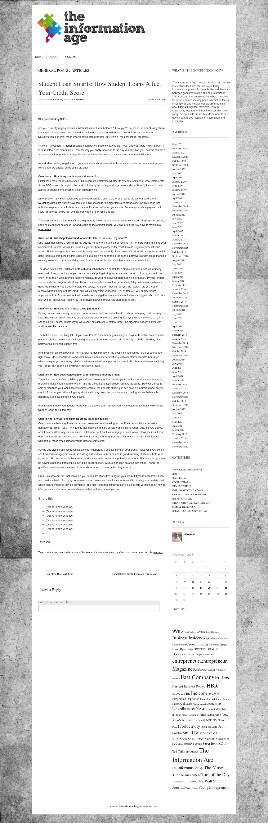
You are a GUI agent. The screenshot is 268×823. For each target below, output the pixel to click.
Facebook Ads (213, 669)
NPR (209, 720)
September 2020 (180, 164)
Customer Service (218, 644)
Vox (201, 781)
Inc (188, 693)
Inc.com (199, 693)
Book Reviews (179, 477)
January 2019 (179, 189)
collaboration (179, 644)
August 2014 (178, 359)
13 (209, 581)
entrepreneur (186, 660)
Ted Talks (178, 751)
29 (226, 594)
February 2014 (179, 384)
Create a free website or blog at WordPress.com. (134, 806)
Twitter (193, 781)
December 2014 (180, 343)
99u (176, 630)
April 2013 (177, 425)
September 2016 (180, 256)
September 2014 (180, 355)
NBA (203, 714)
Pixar (174, 726)
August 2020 (178, 169)
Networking (214, 715)
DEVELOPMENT (181, 486)
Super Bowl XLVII (215, 743)
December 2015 (180, 293)
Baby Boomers (212, 631)
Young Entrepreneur (213, 787)
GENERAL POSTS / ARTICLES (63, 70)
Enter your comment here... (56, 602)
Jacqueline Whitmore (211, 698)
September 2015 (180, 305)
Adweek (194, 631)
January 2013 (179, 438)
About (54, 57)
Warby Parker (191, 787)
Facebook (199, 669)
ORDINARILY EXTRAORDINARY (191, 502)
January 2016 (179, 289)
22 (226, 587)
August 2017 (178, 214)
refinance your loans (58, 388)
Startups (210, 738)
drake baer (189, 654)
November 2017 (180, 210)
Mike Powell (208, 709)
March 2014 (178, 380)
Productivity (189, 726)
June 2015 (177, 318)
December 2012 (180, 442)
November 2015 (180, 297)
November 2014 (180, 347)
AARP (185, 631)
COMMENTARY (181, 482)
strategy (188, 743)
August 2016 (178, 260)
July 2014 (177, 363)
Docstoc (178, 654)
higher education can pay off (81, 145)
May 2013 (177, 421)
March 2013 (178, 429)
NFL (203, 720)
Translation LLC (179, 781)
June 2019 (177, 185)
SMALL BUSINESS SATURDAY (190, 510)
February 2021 (179, 148)
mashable (194, 708)
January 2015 (179, 338)
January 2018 (179, 202)
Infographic (179, 699)
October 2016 (179, 251)
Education (209, 654)
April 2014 (177, 376)
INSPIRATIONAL (182, 498)
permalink (158, 552)
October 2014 (179, 351)
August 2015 (178, 309)
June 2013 (177, 417)
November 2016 (180, 247)
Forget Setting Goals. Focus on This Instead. (135, 572)
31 (184, 600)
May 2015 (177, 322)
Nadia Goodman (190, 714)
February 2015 (179, 334)
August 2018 (178, 194)
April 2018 (177, 198)
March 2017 (178, 235)
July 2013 (177, 413)
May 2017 (177, 227)
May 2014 (177, 371)
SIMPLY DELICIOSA (184, 506)
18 (193, 587)
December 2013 (180, 392)
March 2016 (178, 280)
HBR (212, 685)
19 (201, 587)
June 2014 (177, 367)
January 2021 (179, 152)
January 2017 (179, 239)
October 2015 (179, 301)
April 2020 (177, 177)
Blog (174, 473)
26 (201, 594)
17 (184, 587)
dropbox (200, 654)
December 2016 (180, 243)
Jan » (183, 608)
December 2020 (180, 156)
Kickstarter (186, 703)
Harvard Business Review (189, 686)
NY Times (220, 720)
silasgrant (79, 99)
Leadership (213, 703)
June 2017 (177, 223)
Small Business (196, 733)
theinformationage (187, 768)
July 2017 (177, 218)
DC (197, 649)
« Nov (175, 608)
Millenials (220, 709)
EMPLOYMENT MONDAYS (187, 490)
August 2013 (178, 409)
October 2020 (179, 160)
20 (209, 587)
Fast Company (197, 677)
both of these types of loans (59, 440)
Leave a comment (157, 99)
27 (209, 594)
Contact (71, 57)
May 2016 (177, 272)
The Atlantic (192, 751)
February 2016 (179, 284)
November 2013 (180, 396)
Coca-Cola (223, 638)
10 (184, 581)
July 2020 (177, 173)
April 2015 (177, 326)
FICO (83, 181)
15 (226, 581)
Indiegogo (213, 694)
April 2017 (177, 231)
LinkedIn (179, 708)
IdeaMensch (178, 693)
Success (197, 743)
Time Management (186, 774)
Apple (201, 632)
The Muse (213, 767)
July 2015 (177, 314)
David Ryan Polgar (183, 649)
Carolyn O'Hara (209, 638)
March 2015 (178, 330)
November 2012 (180, 446)
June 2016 (177, 268)
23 (176, 594)
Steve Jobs (222, 738)
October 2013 (179, 401)
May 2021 (177, 144)
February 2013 (179, 434)
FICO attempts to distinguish (80, 269)
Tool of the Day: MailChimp (59, 572)
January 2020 (179, 181)
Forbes (222, 677)
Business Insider (186, 638)
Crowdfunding (197, 644)
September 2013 (180, 405)
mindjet (176, 715)
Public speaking (209, 726)
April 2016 (177, 276)
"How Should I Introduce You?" (188, 469)
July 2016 (177, 264)
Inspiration (193, 699)
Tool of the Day (215, 774)
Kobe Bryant (200, 703)
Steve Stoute (178, 743)
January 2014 (179, 388)
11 (193, 581)
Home (39, 57)
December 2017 (180, 206)
